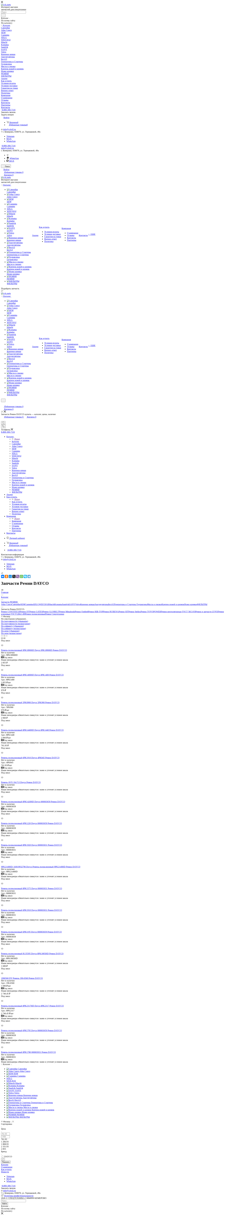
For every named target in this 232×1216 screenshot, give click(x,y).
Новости (5, 1172)
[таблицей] (6, 636)
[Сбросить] (3, 1159)
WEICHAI (43, 604)
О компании (6, 1167)
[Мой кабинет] (2, 404)
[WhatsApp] (21, 576)
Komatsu (58, 604)
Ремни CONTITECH (10, 611)
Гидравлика (142, 604)
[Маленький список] (2, 638)
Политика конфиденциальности (18, 1196)
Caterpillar (16, 604)
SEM (23, 604)
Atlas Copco (6, 604)
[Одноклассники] (6, 576)
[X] (14, 576)
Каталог (15, 441)
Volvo (77, 604)
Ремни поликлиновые (35, 614)
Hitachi (51, 604)
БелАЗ (111, 604)
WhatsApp (11, 141)
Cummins (29, 604)
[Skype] (25, 576)
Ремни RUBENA (111, 611)
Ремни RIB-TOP (95, 611)
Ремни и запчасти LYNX (206, 611)
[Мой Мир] (10, 576)
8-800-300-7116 (8, 110)
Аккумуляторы (101, 604)
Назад (17, 439)
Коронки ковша (87, 604)
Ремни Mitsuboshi (67, 611)
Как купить (17, 502)
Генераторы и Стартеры (125, 604)
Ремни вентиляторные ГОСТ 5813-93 (178, 611)
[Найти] (3, 15)
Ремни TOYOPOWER (151, 611)
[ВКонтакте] (2, 576)
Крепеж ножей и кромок (173, 604)
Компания (16, 521)
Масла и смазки (154, 604)
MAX (9, 139)
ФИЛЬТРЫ (202, 604)
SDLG (36, 604)
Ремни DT (24, 611)
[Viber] (17, 576)
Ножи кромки (190, 604)
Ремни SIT (123, 611)
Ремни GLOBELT (51, 611)
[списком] (4, 636)
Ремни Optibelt (81, 611)
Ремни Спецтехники (54, 614)
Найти (4, 1204)
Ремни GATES (36, 611)
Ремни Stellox (134, 611)
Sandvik (65, 604)
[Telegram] (7, 155)
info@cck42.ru (9, 129)
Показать (6, 1162)
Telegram (10, 136)
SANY (72, 604)
